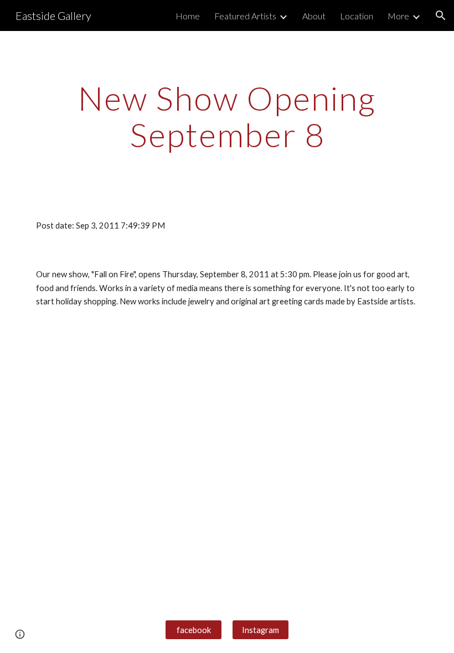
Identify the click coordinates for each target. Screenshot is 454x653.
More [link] (398, 16)
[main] (227, 116)
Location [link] (356, 16)
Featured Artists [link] (245, 16)
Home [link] (188, 16)
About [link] (314, 16)
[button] (440, 15)
